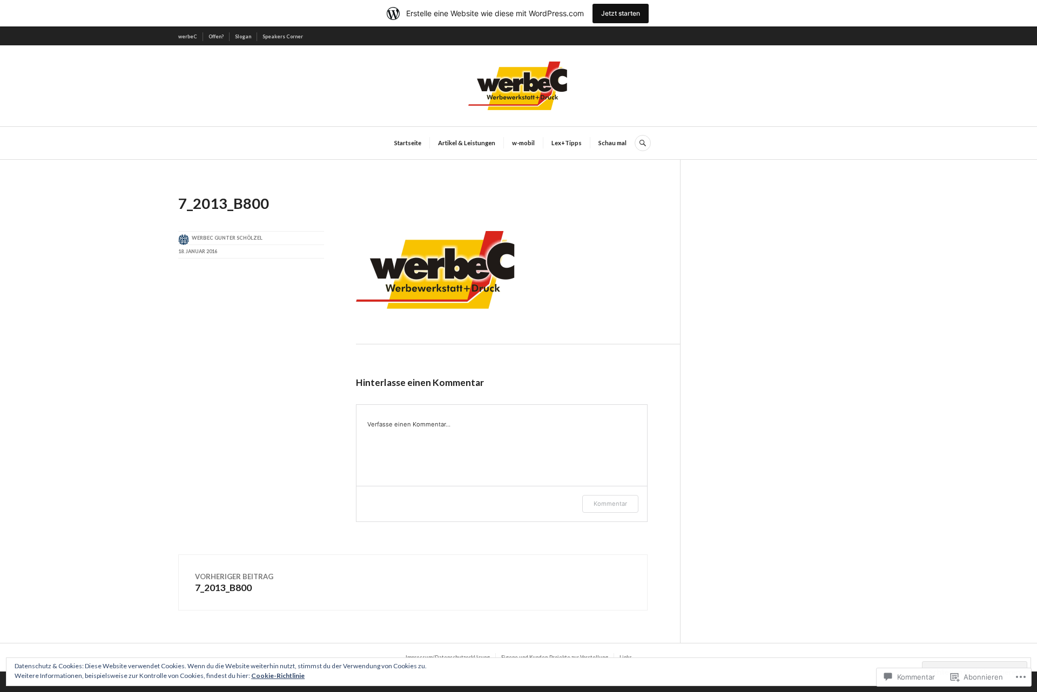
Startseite (407, 142)
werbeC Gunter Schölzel (227, 238)
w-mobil (523, 142)
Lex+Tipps (566, 142)
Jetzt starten (620, 13)
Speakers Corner (282, 36)
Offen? (216, 36)
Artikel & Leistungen (466, 142)
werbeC (187, 36)
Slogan (243, 36)
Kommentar (610, 503)
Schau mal (612, 142)
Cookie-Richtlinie (278, 675)
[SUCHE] (643, 143)
